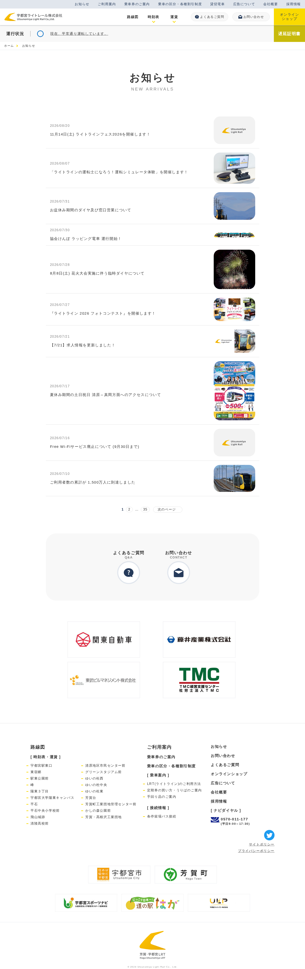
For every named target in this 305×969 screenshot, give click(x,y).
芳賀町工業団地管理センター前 (110, 804)
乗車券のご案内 (137, 4)
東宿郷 (35, 772)
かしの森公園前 (98, 810)
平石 (34, 804)
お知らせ (82, 4)
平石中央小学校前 (45, 810)
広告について (244, 4)
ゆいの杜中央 (96, 785)
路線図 (37, 747)
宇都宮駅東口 (41, 765)
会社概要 (270, 4)
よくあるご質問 (212, 16)
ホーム (9, 45)
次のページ (165, 509)
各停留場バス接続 (161, 816)
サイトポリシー (261, 844)
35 (145, 509)
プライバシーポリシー (256, 851)
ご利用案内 (107, 4)
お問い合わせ (253, 16)
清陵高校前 (39, 823)
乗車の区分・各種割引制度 (180, 4)
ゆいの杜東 (94, 791)
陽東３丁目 (39, 791)
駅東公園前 (39, 778)
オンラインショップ (289, 17)
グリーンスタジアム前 (103, 772)
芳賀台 (90, 797)
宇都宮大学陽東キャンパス (52, 797)
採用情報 (293, 4)
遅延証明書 (289, 33)
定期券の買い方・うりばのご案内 (174, 790)
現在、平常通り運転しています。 (79, 34)
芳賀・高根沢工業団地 (103, 817)
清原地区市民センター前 (105, 765)
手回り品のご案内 (161, 796)
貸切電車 (217, 4)
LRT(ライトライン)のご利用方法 (174, 784)
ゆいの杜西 (94, 778)
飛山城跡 (37, 817)
